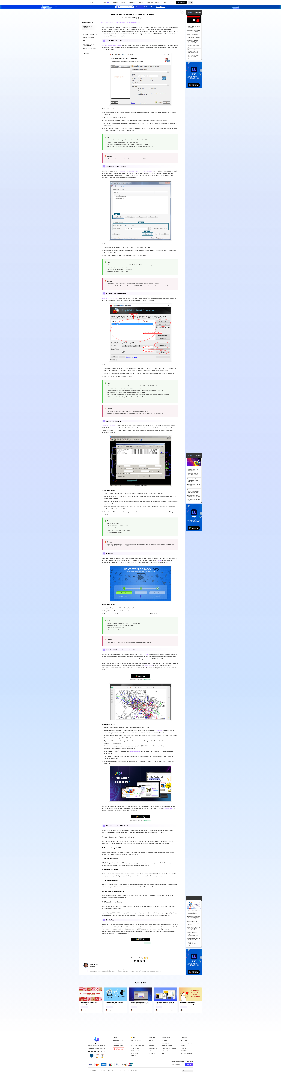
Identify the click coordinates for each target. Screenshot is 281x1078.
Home (102, 22)
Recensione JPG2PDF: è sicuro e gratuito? (194, 939)
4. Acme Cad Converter (88, 37)
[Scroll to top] (278, 1074)
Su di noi (164, 1040)
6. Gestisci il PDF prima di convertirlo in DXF (89, 45)
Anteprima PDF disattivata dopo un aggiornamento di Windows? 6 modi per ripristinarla (193, 944)
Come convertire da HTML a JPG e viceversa (194, 496)
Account (183, 1048)
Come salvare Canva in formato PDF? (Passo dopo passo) (193, 480)
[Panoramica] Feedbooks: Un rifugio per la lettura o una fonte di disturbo (194, 51)
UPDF (91, 2)
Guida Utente (184, 1040)
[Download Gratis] (181, 2)
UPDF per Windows (136, 1040)
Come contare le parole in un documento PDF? (194, 31)
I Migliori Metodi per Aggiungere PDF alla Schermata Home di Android (193, 934)
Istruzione (151, 1045)
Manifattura (152, 1053)
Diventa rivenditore (167, 1045)
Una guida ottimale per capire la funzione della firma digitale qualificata (194, 36)
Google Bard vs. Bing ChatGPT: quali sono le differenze (193, 923)
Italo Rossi (124, 17)
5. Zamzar (85, 40)
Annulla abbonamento (187, 1053)
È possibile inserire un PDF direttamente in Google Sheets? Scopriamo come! (193, 42)
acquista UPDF (167, 808)
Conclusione (86, 53)
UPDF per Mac (135, 1043)
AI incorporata (148, 665)
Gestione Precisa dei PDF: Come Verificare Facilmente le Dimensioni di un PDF (194, 475)
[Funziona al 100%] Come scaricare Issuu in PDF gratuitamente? (194, 918)
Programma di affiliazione (169, 1048)
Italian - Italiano (188, 1070)
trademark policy (147, 1070)
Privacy (110, 1070)
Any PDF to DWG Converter (110, 298)
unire (129, 741)
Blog (163, 1053)
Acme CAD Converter (108, 426)
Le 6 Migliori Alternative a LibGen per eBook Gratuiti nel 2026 (194, 929)
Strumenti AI (134, 1053)
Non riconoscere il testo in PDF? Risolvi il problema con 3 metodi (193, 57)
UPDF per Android (136, 1048)
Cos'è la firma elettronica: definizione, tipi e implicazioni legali (194, 912)
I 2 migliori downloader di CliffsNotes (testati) (194, 500)
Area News (165, 1050)
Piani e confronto (115, 1070)
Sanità (150, 1043)
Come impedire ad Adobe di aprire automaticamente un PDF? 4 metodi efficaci (194, 486)
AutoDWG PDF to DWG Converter (112, 45)
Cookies (133, 1070)
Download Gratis (181, 2)
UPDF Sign (134, 1056)
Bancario (151, 1040)
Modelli (183, 1045)
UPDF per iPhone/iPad (137, 1045)
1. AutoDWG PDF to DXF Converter (88, 27)
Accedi (190, 2)
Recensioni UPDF (166, 1043)
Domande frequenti (186, 1043)
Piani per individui (118, 1040)
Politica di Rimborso (139, 1070)
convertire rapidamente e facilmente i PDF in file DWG (136, 171)
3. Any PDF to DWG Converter (90, 34)
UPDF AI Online (135, 1050)
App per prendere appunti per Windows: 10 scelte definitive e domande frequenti (194, 491)
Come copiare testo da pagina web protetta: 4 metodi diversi (193, 469)
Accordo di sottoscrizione (125, 1070)
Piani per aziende (117, 1043)
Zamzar (159, 560)
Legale (151, 1050)
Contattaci (184, 1050)
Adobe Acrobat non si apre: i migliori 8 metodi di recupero (194, 26)
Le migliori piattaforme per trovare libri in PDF (193, 46)
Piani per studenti (118, 1045)
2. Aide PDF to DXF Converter (90, 31)
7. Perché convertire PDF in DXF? (89, 49)
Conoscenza (108, 22)
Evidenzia (159, 730)
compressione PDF (135, 751)
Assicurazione (153, 1048)
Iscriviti (189, 1064)
